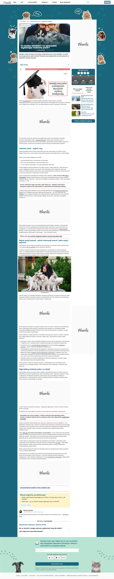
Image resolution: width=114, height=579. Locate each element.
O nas (18, 575)
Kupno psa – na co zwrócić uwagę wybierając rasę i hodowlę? (40, 501)
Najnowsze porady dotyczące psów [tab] (89, 90)
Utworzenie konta (57, 564)
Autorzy (25, 575)
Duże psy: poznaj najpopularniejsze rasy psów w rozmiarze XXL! (87, 107)
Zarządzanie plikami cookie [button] (76, 575)
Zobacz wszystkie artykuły (83, 121)
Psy (28, 21)
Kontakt (32, 575)
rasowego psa (27, 101)
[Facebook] (78, 73)
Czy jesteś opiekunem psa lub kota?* (57, 554)
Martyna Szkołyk (41, 50)
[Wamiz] (7, 2)
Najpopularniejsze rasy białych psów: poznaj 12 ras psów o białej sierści (87, 100)
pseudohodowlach (41, 140)
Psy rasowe (83, 111)
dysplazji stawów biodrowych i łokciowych (43, 352)
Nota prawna (60, 575)
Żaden (64, 557)
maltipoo (21, 194)
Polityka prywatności (45, 575)
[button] (44, 528)
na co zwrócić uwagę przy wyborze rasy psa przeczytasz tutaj (45, 236)
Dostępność (93, 575)
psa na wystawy (31, 247)
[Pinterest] (88, 73)
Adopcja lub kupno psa (35, 21)
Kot (59, 557)
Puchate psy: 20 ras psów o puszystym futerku (87, 114)
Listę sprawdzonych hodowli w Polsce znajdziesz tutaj (35, 487)
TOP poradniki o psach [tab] (77, 90)
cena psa (25, 433)
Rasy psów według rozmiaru (87, 104)
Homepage (23, 21)
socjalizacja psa (63, 229)
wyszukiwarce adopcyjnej (54, 457)
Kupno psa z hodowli (47, 21)
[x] (81, 73)
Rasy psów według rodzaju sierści (87, 96)
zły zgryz (57, 442)
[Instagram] (85, 73)
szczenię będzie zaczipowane (39, 345)
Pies (52, 557)
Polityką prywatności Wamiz (72, 568)
